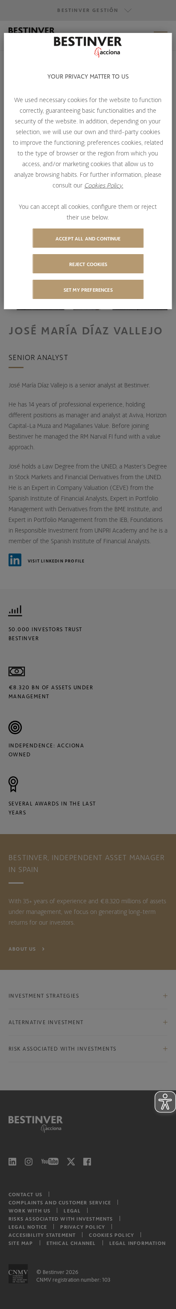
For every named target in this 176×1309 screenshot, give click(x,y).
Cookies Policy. (103, 185)
